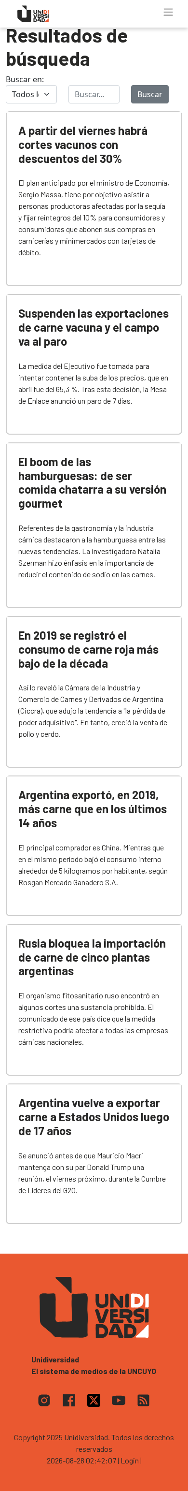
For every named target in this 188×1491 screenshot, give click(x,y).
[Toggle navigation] (168, 12)
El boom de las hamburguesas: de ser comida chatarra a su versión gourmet (92, 482)
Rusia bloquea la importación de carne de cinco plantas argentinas (92, 957)
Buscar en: (25, 79)
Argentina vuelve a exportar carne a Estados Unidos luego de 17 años (93, 1117)
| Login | (130, 1460)
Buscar (149, 94)
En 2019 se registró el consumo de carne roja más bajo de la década (88, 649)
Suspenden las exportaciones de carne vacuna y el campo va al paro (93, 327)
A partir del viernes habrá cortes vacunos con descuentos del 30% (83, 144)
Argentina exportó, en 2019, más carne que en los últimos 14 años (92, 809)
